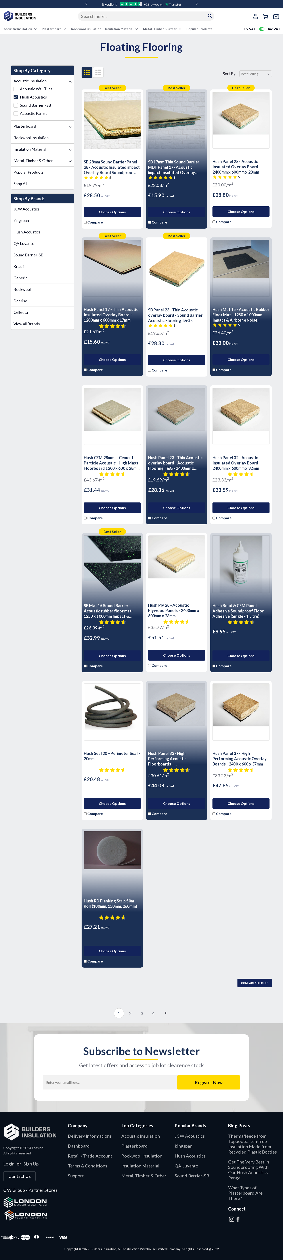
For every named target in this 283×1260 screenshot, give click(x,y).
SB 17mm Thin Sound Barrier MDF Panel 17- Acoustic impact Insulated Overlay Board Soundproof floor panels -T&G (173, 167)
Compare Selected (254, 983)
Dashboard (79, 1145)
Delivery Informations (90, 1136)
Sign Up (31, 1163)
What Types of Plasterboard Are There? (245, 1193)
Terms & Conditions (87, 1165)
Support (76, 1175)
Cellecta (20, 312)
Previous (86, 4)
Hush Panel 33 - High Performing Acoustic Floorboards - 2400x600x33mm (167, 759)
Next (196, 4)
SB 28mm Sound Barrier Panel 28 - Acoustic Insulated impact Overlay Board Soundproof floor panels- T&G (112, 167)
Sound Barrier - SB (35, 105)
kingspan (21, 220)
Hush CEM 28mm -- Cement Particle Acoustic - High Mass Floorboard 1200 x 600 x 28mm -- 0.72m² (112, 463)
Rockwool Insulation (86, 29)
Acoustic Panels (33, 113)
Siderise (20, 300)
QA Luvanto (23, 243)
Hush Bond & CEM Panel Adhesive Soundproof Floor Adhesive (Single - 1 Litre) (238, 611)
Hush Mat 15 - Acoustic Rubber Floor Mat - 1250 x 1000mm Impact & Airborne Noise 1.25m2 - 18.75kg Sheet (240, 315)
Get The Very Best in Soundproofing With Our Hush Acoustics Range (248, 1169)
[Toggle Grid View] (87, 72)
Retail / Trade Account (90, 1155)
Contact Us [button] (19, 1176)
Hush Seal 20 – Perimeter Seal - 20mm (112, 756)
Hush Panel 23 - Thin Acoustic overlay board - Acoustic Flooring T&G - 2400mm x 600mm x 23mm (175, 463)
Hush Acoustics (33, 97)
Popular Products (199, 29)
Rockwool (22, 289)
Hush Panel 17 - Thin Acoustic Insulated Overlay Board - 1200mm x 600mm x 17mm (111, 314)
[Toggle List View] (98, 72)
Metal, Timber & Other (160, 29)
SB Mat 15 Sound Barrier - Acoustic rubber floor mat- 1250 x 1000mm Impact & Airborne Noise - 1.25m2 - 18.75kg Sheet (108, 611)
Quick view (112, 144)
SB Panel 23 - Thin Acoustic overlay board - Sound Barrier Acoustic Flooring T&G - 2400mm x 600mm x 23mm (175, 315)
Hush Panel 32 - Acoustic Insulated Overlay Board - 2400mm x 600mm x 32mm (236, 463)
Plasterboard (52, 29)
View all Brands (26, 323)
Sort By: (230, 73)
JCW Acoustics (26, 209)
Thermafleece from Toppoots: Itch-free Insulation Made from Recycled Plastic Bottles (252, 1143)
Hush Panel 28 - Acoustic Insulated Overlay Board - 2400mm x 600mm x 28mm (236, 166)
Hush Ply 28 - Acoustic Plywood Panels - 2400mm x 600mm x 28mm (173, 610)
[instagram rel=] (231, 1219)
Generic (20, 277)
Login (9, 1163)
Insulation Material (119, 29)
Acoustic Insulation (18, 29)
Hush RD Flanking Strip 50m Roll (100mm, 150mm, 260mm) (110, 903)
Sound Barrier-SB (28, 254)
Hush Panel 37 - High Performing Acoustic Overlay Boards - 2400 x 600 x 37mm (239, 758)
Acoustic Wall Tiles (35, 88)
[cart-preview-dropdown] (266, 17)
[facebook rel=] (238, 1219)
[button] (33, 1132)
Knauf (18, 266)
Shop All (20, 183)
